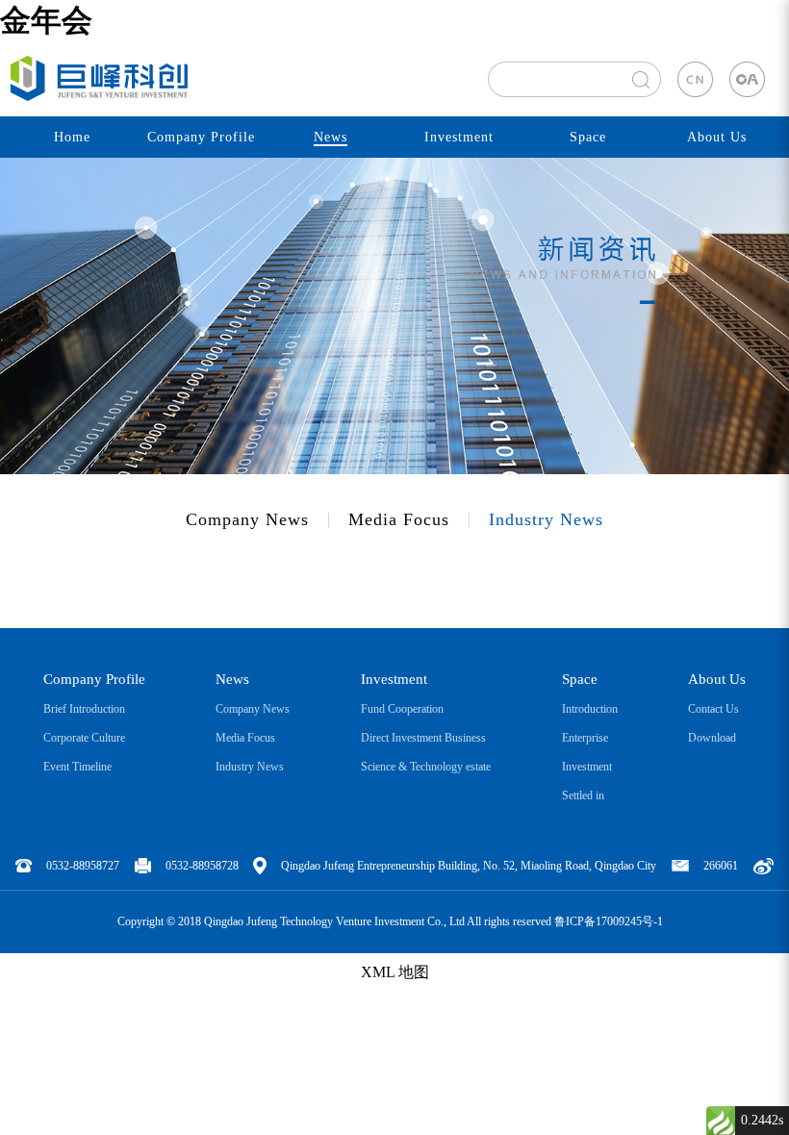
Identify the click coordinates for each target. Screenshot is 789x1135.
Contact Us (713, 709)
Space (588, 137)
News (330, 137)
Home (72, 137)
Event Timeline (77, 766)
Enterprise (585, 737)
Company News (247, 519)
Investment (459, 137)
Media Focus (398, 519)
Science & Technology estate (426, 766)
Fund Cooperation (402, 709)
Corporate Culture (84, 737)
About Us (717, 137)
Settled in (583, 795)
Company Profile (201, 137)
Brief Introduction (84, 709)
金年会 (46, 20)
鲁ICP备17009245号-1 (608, 921)
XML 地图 (395, 972)
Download (712, 737)
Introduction (590, 709)
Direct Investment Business (423, 737)
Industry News (546, 519)
